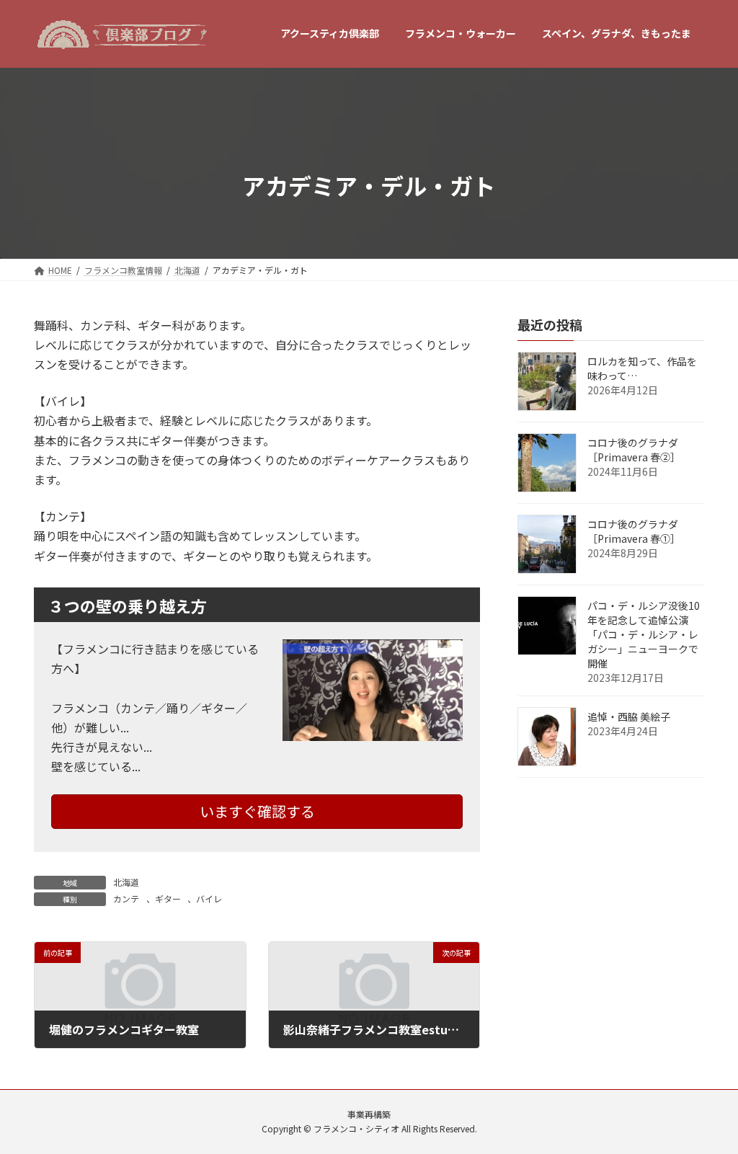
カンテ (126, 898)
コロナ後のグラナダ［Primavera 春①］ (633, 531)
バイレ (209, 898)
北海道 (126, 882)
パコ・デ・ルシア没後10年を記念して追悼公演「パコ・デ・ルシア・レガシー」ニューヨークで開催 (643, 634)
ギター (168, 898)
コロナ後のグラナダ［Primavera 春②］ (633, 449)
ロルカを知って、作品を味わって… (642, 368)
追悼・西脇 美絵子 (628, 716)
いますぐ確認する (257, 811)
